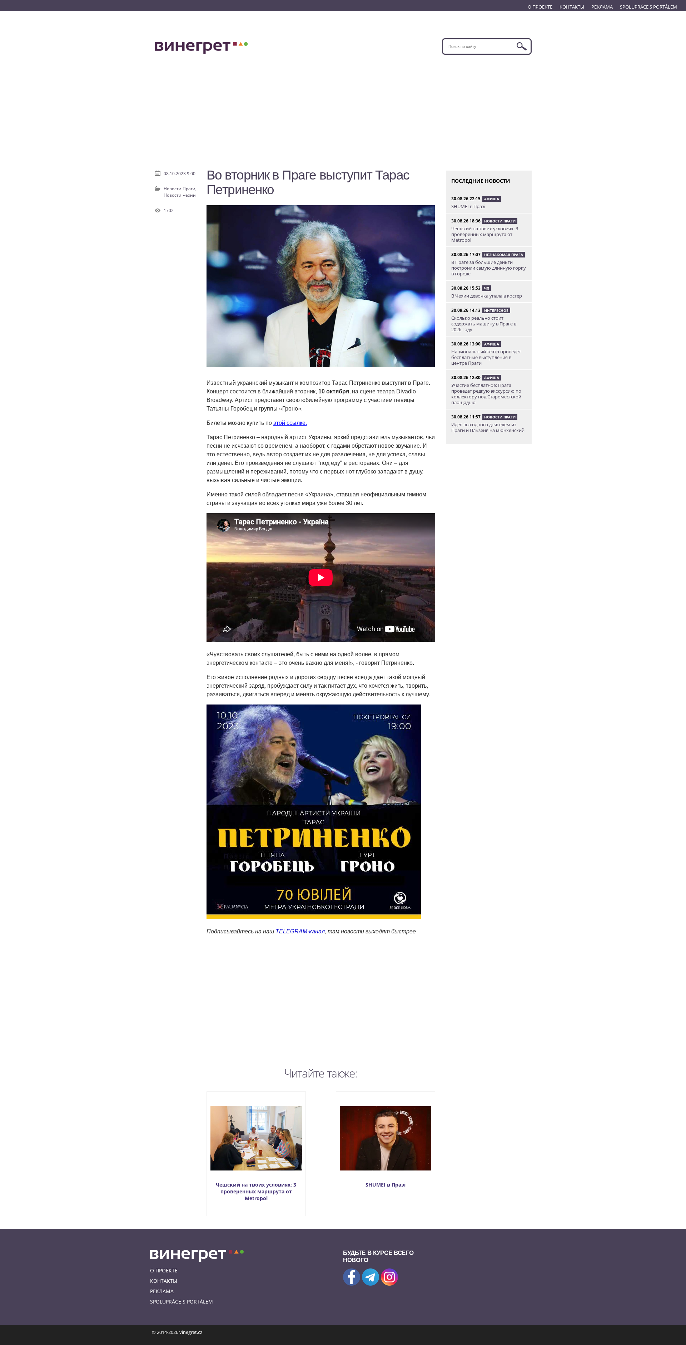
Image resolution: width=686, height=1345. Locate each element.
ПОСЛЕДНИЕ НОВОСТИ (480, 180)
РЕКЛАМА (602, 7)
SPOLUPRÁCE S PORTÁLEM (648, 7)
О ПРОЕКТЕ (540, 7)
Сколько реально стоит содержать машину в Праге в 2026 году (483, 324)
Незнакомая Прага (503, 254)
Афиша (491, 198)
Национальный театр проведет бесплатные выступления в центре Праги (486, 357)
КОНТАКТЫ (572, 7)
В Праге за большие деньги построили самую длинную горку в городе (488, 268)
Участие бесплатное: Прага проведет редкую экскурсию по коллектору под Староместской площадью (486, 394)
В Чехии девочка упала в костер (486, 296)
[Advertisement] (343, 108)
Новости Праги (500, 221)
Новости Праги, (180, 189)
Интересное (496, 310)
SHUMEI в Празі (386, 1184)
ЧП (486, 288)
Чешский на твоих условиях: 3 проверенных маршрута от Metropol (256, 1191)
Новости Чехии (180, 195)
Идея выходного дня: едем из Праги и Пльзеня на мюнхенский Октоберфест (488, 430)
